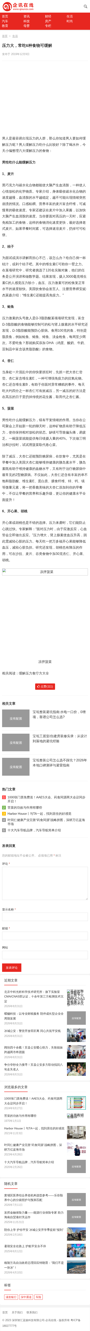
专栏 (48, 26)
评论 (6, 863)
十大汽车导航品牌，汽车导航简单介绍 (34, 830)
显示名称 (9, 909)
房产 (48, 21)
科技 (26, 21)
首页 (5, 16)
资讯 (26, 16)
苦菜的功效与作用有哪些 (25, 807)
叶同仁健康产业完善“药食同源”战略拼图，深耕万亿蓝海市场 (46, 822)
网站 (5, 947)
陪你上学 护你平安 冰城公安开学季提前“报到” (34, 1229)
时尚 (70, 21)
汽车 (5, 21)
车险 (38, 1297)
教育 (5, 26)
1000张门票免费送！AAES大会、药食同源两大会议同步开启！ (46, 799)
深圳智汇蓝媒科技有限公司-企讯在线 (34, 1320)
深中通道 (26, 1297)
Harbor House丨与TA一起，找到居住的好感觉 (39, 813)
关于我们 (17, 1312)
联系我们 (32, 1312)
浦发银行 (11, 1297)
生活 (70, 16)
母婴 (26, 26)
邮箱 (6, 928)
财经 (48, 16)
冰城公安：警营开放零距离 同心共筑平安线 (32, 1031)
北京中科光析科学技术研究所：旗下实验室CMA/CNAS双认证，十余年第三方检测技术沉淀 (33, 996)
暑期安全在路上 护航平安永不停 (25, 1246)
